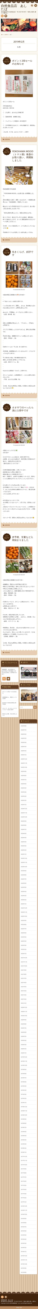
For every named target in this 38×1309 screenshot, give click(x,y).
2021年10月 (24, 966)
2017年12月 (24, 1156)
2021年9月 (23, 970)
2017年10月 (24, 1164)
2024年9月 (23, 821)
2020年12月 (24, 1007)
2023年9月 (23, 870)
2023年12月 (24, 858)
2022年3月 (23, 945)
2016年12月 (24, 1206)
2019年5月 (23, 1086)
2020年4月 (23, 1040)
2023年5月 (23, 887)
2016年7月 (23, 1227)
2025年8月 (23, 775)
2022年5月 (23, 937)
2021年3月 (23, 995)
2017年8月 (23, 1173)
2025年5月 (23, 788)
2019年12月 (24, 1057)
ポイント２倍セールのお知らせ (9, 692)
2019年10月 (24, 1065)
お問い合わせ (5, 16)
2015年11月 (24, 1260)
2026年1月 (23, 755)
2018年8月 (23, 1123)
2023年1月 (23, 904)
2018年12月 (24, 1106)
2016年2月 (23, 1247)
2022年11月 (24, 912)
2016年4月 (23, 1239)
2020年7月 (23, 1028)
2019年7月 (23, 1077)
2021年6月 (23, 982)
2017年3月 (23, 1193)
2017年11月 (24, 1160)
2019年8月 (23, 1073)
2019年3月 (23, 1094)
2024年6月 (23, 833)
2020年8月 (23, 1024)
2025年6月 (23, 783)
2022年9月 (23, 920)
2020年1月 (23, 1053)
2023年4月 (23, 891)
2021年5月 (23, 986)
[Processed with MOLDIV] (19, 287)
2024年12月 (24, 808)
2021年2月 (23, 999)
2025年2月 (23, 800)
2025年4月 (23, 792)
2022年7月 (23, 928)
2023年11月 (24, 862)
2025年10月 (24, 767)
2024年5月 (23, 837)
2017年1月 (23, 1202)
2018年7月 (23, 1127)
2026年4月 (23, 742)
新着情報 (7, 139)
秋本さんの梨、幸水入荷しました (9, 714)
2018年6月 (23, 1131)
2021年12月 (24, 957)
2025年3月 (23, 796)
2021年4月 (23, 991)
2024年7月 (23, 829)
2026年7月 (23, 730)
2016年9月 (23, 1218)
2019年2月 (23, 1098)
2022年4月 (23, 941)
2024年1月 (23, 854)
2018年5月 (23, 1135)
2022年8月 (23, 924)
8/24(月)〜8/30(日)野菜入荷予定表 (9, 703)
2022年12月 (24, 908)
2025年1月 (23, 804)
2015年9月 (23, 1268)
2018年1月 (23, 1152)
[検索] (32, 5)
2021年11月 (24, 962)
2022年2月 (23, 949)
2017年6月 (23, 1181)
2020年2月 (23, 1048)
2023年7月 (23, 879)
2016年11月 (24, 1210)
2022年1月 (23, 953)
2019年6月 (23, 1082)
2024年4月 (23, 841)
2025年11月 (24, 763)
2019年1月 (23, 1102)
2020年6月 (23, 1032)
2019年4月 (23, 1090)
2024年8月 (23, 825)
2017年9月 (23, 1169)
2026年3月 (23, 746)
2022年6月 (23, 933)
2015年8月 (23, 1272)
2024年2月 (23, 850)
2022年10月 (24, 916)
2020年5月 (23, 1036)
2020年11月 (24, 1011)
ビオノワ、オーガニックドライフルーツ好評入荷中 (9, 709)
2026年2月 (23, 750)
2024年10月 (24, 817)
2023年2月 (23, 899)
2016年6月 (23, 1231)
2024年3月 (23, 846)
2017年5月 (23, 1185)
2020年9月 (23, 1019)
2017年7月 (23, 1177)
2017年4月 (23, 1189)
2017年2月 (23, 1197)
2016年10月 (24, 1214)
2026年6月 (23, 734)
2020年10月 (24, 1015)
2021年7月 (23, 978)
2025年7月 (23, 779)
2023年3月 (23, 895)
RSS (2, 16)
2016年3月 (23, 1243)
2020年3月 (23, 1044)
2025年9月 (23, 771)
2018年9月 (23, 1119)
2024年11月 (24, 813)
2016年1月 (23, 1251)
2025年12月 (24, 759)
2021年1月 (23, 1003)
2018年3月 (23, 1144)
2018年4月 (23, 1140)
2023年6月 (23, 883)
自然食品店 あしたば (7, 1300)
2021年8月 (23, 974)
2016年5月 (23, 1235)
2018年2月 (23, 1148)
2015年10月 (24, 1264)
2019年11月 (24, 1061)
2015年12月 (24, 1255)
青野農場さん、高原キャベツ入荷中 (9, 698)
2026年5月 (23, 738)
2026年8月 (23, 726)
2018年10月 (24, 1115)
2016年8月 (23, 1222)
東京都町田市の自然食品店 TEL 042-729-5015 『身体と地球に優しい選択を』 (19, 1301)
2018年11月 (24, 1111)
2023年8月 (23, 875)
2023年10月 (24, 866)
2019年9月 (23, 1069)
